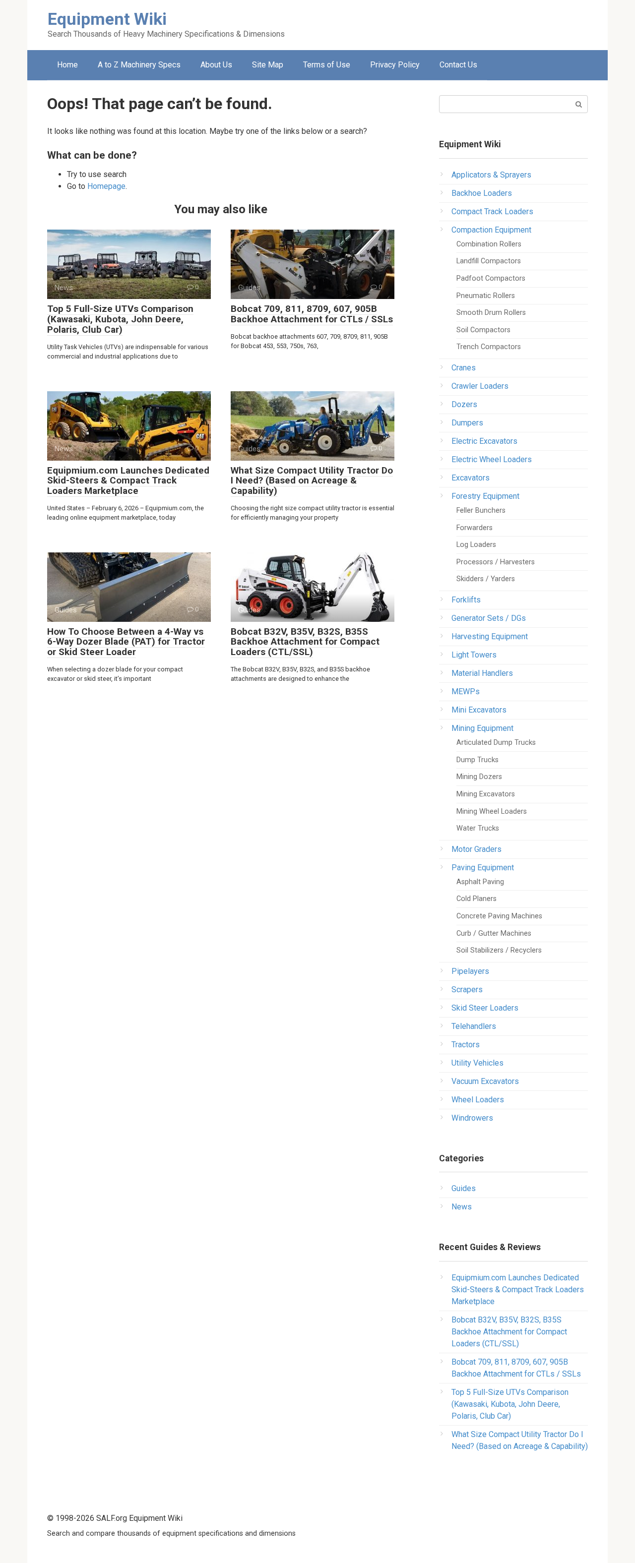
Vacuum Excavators (485, 1081)
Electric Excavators (484, 441)
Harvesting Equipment (489, 636)
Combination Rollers (488, 244)
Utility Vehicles (477, 1063)
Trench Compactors (488, 347)
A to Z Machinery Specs (139, 64)
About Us (216, 64)
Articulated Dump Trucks (496, 742)
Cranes (463, 367)
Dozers (464, 404)
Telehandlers (473, 1026)
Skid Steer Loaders (484, 1008)
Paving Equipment (482, 867)
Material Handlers (482, 673)
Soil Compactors (483, 330)
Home (67, 64)
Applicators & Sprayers (491, 175)
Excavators (470, 477)
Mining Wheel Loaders (491, 811)
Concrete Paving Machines (499, 916)
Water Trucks (477, 828)
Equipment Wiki (107, 19)
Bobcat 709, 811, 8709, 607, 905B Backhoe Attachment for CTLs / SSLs (312, 314)
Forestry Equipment (485, 496)
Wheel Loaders (477, 1099)
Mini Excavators (479, 710)
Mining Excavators (485, 794)
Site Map (267, 64)
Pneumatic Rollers (485, 296)
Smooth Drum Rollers (491, 312)
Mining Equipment (482, 728)
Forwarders (474, 528)
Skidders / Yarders (485, 579)
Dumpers (467, 422)
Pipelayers (470, 971)
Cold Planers (476, 899)
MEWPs (465, 691)
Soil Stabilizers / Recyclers (499, 950)
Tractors (465, 1044)
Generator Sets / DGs (488, 618)
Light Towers (474, 655)
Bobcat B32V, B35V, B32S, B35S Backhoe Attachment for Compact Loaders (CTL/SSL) (305, 642)
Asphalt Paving (480, 882)
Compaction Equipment (491, 230)
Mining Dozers (479, 777)
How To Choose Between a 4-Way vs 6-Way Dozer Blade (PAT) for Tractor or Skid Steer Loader (126, 642)
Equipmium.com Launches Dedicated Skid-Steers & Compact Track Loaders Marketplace (128, 481)
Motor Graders (476, 849)
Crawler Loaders (479, 386)
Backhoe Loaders (481, 193)
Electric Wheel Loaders (491, 459)
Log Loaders (476, 545)
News (461, 1206)
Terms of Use (326, 64)
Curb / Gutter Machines (493, 933)
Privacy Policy (395, 64)
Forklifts (466, 599)
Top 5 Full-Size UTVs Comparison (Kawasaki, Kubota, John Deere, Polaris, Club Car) (120, 319)
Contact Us (458, 64)
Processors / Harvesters (495, 562)
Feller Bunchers (481, 510)
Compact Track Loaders (492, 211)
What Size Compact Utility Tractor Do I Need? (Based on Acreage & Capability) (312, 481)
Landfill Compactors (488, 261)
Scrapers (467, 989)
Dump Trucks (477, 760)
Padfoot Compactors (490, 278)
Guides (463, 1188)
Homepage (106, 186)
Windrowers (472, 1118)
